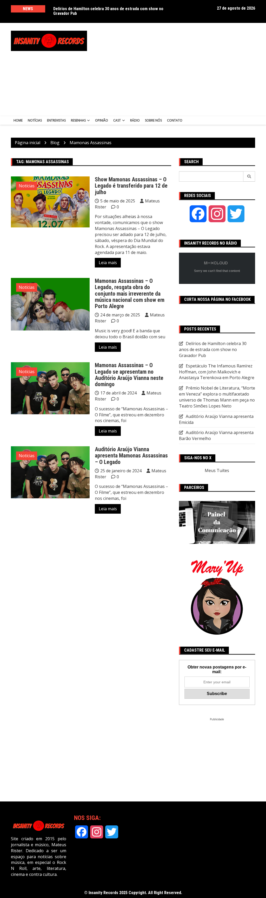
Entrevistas (56, 120)
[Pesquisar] (249, 176)
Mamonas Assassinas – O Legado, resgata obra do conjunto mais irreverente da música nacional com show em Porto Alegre (129, 293)
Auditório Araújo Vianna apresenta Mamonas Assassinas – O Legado (131, 455)
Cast (117, 120)
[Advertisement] (181, 67)
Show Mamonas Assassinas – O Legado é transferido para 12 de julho (131, 185)
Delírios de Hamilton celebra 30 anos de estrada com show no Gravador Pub (108, 11)
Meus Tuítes (217, 470)
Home (18, 120)
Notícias (35, 120)
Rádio (135, 120)
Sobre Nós (153, 120)
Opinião (101, 120)
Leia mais (108, 262)
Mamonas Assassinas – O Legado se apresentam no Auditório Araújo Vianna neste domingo (129, 374)
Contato (174, 120)
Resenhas (78, 120)
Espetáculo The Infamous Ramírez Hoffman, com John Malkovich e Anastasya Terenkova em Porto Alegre (216, 372)
